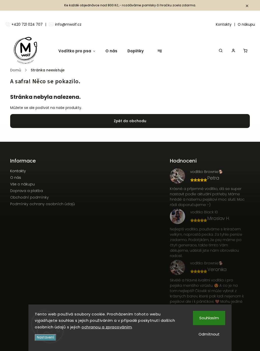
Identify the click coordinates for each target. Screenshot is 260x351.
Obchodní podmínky (29, 197)
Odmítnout (209, 334)
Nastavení (45, 337)
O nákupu (246, 24)
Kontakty (224, 24)
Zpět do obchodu (130, 120)
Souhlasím (209, 318)
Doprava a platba (26, 190)
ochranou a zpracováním (107, 327)
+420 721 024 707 (27, 24)
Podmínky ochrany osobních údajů (42, 203)
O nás (15, 177)
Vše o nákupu (22, 184)
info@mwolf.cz (68, 24)
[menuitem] (79, 51)
